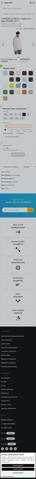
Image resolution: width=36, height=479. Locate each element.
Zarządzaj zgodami (18, 473)
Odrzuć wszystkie (18, 469)
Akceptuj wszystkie (18, 465)
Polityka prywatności (7, 476)
